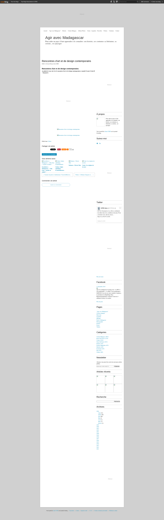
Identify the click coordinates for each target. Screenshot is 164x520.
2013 (98, 445)
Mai (99, 418)
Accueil (45, 31)
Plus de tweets (100, 277)
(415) (99, 350)
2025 (98, 425)
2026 (98, 411)
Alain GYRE (108, 131)
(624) (100, 347)
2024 (98, 426)
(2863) (103, 337)
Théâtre (98, 327)
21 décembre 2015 (101, 286)
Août (99, 413)
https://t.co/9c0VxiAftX (103, 216)
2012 (98, 447)
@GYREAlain (111, 208)
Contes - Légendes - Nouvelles (94, 31)
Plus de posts (100, 301)
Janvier (100, 423)
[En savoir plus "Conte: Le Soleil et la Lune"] (109, 388)
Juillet (99, 414)
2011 (98, 449)
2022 (98, 430)
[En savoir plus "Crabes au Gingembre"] (118, 388)
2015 (98, 442)
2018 (98, 437)
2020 (98, 433)
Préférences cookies (113, 510)
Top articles (71, 510)
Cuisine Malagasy (72, 31)
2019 (98, 435)
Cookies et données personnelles (100, 510)
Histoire (64, 31)
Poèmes (105, 31)
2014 (98, 444)
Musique (99, 318)
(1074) (100, 340)
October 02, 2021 (101, 221)
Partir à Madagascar (101, 320)
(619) (100, 349)
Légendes (99, 316)
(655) (103, 345)
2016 (98, 440)
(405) (100, 352)
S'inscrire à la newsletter (49, 154)
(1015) (102, 342)
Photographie (100, 322)
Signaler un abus (84, 510)
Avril (99, 420)
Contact (117, 31)
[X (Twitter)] (114, 2)
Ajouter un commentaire (56, 184)
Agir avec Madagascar (64, 37)
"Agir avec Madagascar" (55, 31)
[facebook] (111, 2)
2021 (98, 432)
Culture (49, 141)
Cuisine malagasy (101, 313)
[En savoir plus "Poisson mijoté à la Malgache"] (109, 379)
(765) (100, 343)
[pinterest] (117, 2)
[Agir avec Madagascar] (101, 122)
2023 (98, 428)
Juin (99, 416)
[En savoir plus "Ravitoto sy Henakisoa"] (118, 379)
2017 (98, 438)
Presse (98, 325)
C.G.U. (91, 510)
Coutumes (111, 31)
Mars (99, 421)
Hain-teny (99, 315)
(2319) (102, 338)
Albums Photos (81, 31)
